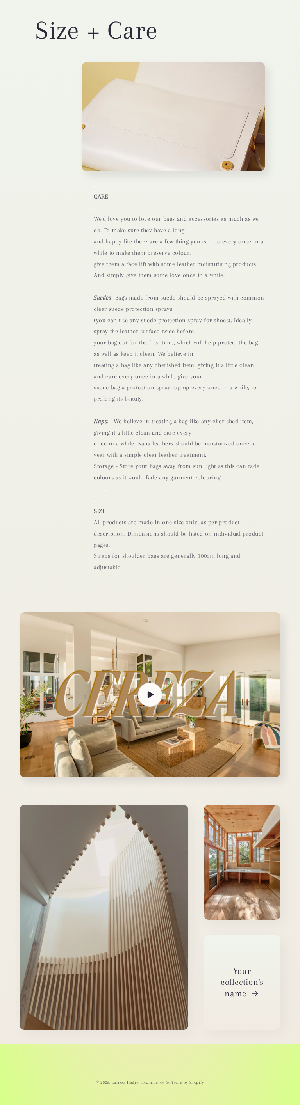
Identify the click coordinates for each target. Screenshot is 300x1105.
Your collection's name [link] (242, 982)
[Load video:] (150, 694)
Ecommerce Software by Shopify (172, 1082)
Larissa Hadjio (126, 1082)
